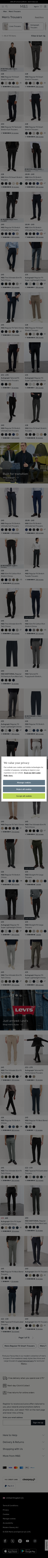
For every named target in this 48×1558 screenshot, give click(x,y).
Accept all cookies (24, 796)
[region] (24, 779)
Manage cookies (24, 783)
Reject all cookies (24, 789)
